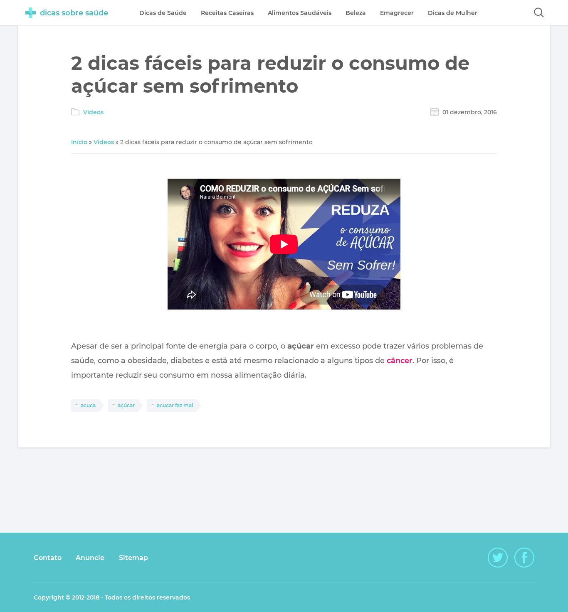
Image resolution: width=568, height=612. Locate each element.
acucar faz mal (175, 405)
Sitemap (133, 558)
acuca (88, 405)
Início (79, 142)
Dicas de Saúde (163, 13)
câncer (399, 360)
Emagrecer (397, 13)
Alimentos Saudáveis (299, 13)
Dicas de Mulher (452, 13)
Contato (48, 558)
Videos (93, 112)
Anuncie (90, 558)
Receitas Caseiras (227, 13)
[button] (539, 12)
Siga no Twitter (498, 558)
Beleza (356, 13)
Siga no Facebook (524, 558)
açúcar (126, 405)
